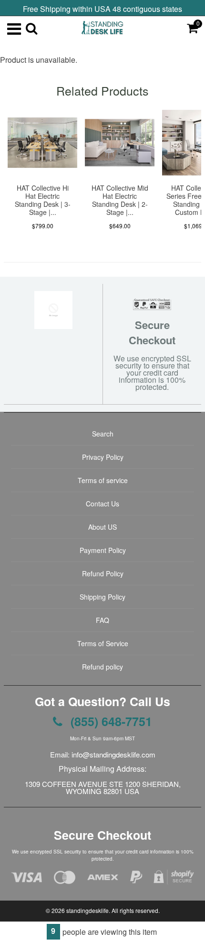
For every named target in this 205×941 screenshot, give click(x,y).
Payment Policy (103, 550)
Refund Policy (102, 573)
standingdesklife (87, 910)
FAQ (102, 620)
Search (102, 433)
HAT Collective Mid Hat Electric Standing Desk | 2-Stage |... (120, 200)
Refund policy (102, 666)
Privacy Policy (102, 457)
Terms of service (103, 480)
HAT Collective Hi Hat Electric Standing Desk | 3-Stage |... (43, 200)
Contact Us (102, 503)
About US (102, 527)
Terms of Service (102, 643)
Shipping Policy (102, 596)
